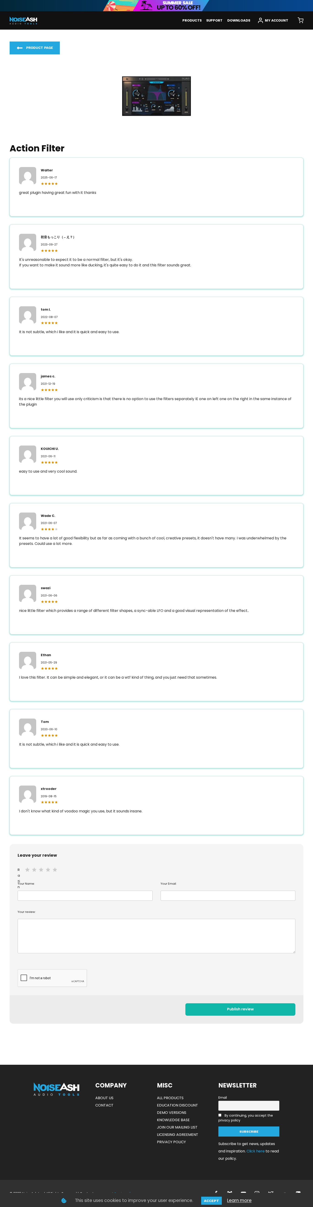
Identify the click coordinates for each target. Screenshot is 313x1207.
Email (222, 1097)
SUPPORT (214, 20)
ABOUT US (104, 1098)
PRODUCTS (192, 20)
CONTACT (104, 1105)
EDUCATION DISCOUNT (177, 1105)
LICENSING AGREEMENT (177, 1134)
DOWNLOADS (238, 20)
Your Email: (169, 883)
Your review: (27, 912)
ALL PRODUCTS (170, 1098)
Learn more (239, 1200)
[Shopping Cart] (300, 20)
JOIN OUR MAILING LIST (177, 1127)
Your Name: (26, 883)
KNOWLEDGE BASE (173, 1120)
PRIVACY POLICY (171, 1142)
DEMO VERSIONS (171, 1112)
